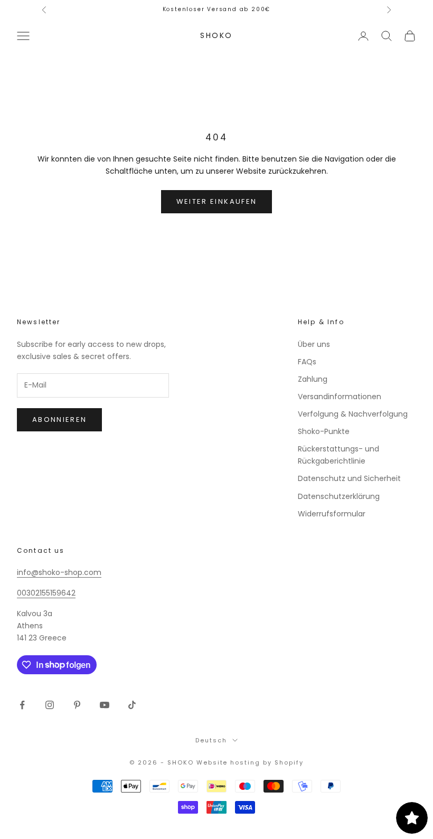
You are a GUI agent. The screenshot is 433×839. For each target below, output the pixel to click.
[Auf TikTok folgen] (132, 705)
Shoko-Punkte (324, 431)
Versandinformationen (339, 396)
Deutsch (211, 740)
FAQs (307, 361)
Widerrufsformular (331, 513)
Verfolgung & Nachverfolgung (353, 414)
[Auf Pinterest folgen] (77, 705)
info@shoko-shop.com (59, 572)
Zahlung (312, 379)
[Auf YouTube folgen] (104, 705)
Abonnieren (59, 419)
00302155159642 (46, 593)
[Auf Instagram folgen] (49, 705)
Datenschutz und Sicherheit (349, 478)
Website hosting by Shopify (250, 762)
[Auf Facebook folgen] (22, 705)
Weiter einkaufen (216, 201)
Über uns (314, 344)
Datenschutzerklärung (339, 496)
